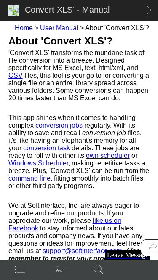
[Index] (59, 269)
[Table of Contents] (20, 269)
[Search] (99, 269)
